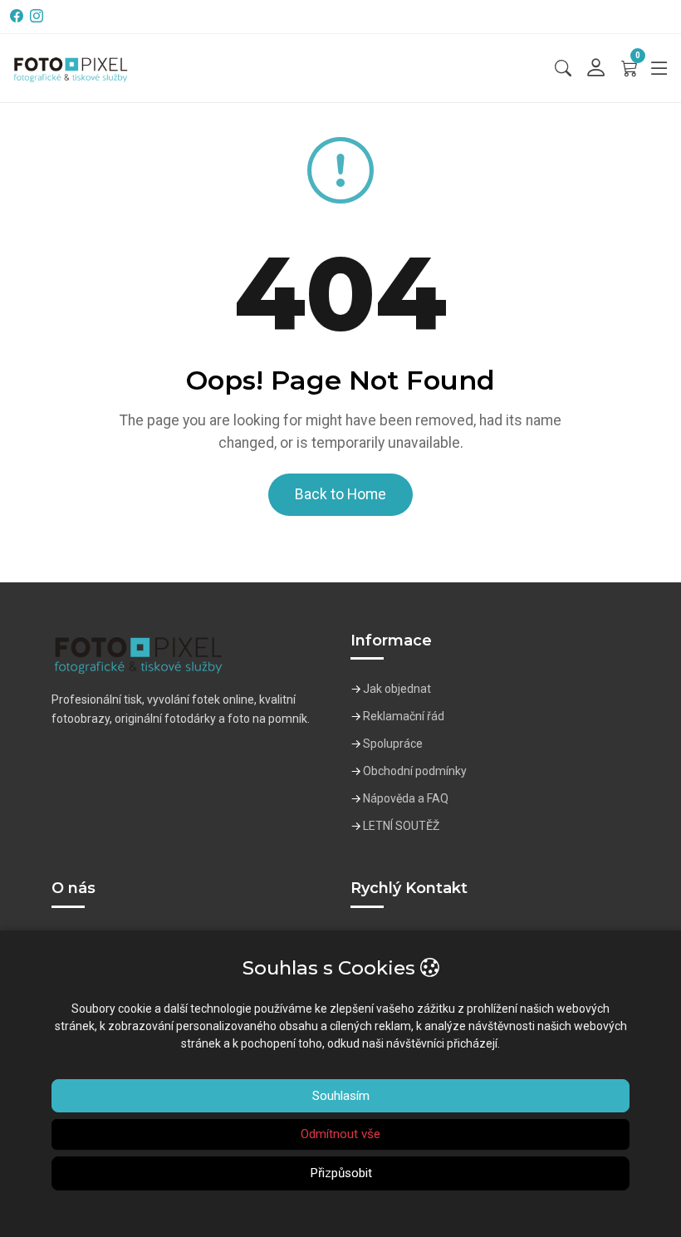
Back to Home (340, 494)
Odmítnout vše (340, 1134)
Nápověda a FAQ (405, 798)
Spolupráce (393, 743)
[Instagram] (38, 16)
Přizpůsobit (341, 1173)
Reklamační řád (403, 716)
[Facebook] (18, 16)
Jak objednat (397, 688)
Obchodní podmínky (415, 771)
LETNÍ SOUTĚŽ (401, 825)
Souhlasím (341, 1095)
